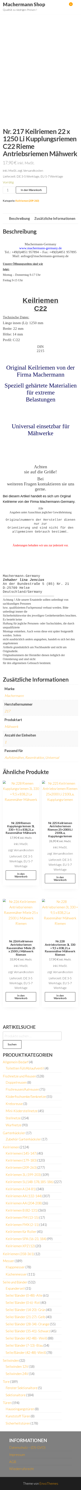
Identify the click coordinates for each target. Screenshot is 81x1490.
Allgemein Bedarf (15, 1062)
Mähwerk (11, 726)
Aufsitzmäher (14, 757)
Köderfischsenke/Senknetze (26, 1096)
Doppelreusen (16, 1082)
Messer (8, 1261)
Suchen (12, 1044)
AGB (12, 1462)
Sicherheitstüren (18, 1423)
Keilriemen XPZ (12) (20, 1246)
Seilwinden (11, 1360)
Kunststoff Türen (18, 1416)
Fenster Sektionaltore (21, 1388)
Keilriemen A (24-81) (21, 1189)
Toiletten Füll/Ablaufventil (25, 1068)
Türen (7, 1403)
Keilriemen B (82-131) (22, 1210)
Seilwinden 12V (17, 1366)
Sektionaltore (16, 1395)
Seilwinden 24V (17, 1374)
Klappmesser (15, 1267)
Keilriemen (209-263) (27, 200)
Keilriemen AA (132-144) (24, 1196)
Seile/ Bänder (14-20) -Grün (25, 1310)
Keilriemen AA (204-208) (24, 1203)
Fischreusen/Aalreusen (22, 1089)
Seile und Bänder (15, 1282)
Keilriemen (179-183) (21, 1160)
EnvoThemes (48, 1483)
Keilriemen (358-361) (18, 1254)
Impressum (17, 1454)
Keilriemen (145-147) (21, 1153)
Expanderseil (15, 1288)
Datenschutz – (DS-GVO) (27, 1447)
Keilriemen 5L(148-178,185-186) (29, 1182)
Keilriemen (11, 1147)
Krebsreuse (14, 1104)
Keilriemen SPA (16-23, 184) (26, 1239)
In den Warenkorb (31, 189)
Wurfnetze (13, 1125)
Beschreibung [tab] (19, 218)
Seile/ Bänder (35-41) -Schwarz (28, 1331)
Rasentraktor (34, 757)
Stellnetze (13, 1118)
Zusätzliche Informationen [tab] (54, 218)
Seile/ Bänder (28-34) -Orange (27, 1324)
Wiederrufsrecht (21, 1469)
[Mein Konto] (65, 7)
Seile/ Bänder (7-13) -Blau (24, 1345)
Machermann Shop (24, 4)
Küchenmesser (16, 1274)
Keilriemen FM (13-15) (22, 1217)
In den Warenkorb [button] (21, 875)
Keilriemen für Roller (21, 1231)
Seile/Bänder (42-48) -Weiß (26, 1352)
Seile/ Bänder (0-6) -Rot (23, 1302)
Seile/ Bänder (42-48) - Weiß (26, 1338)
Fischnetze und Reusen (19, 1076)
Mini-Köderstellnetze (22, 1111)
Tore (6, 1381)
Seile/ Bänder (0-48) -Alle (24, 1295)
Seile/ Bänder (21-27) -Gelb (25, 1317)
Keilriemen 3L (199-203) (23, 1174)
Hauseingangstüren (20, 1409)
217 (7, 711)
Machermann (14, 695)
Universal (52, 757)
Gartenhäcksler (14, 1133)
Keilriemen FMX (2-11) (22, 1224)
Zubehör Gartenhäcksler (23, 1139)
